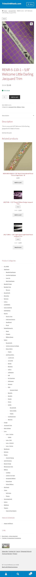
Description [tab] (5, 115)
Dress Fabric (9, 349)
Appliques (6, 269)
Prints (9, 402)
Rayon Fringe (7, 464)
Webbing (6, 505)
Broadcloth (7, 293)
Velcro (5, 502)
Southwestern (12, 416)
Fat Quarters (11, 378)
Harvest (10, 384)
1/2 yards (10, 360)
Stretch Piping (10, 458)
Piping (5, 455)
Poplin (9, 352)
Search (18, 574)
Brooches (6, 296)
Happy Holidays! (8, 523)
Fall (9, 375)
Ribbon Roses (9, 337)
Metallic (10, 393)
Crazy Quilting (8, 307)
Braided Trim (7, 287)
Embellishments (8, 328)
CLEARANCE (7, 304)
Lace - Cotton (9, 434)
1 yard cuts (11, 357)
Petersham (9, 481)
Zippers (6, 508)
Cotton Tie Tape (10, 475)
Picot (7, 325)
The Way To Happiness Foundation (11, 538)
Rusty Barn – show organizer (10, 536)
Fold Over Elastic (10, 319)
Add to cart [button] (18, 182)
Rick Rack (6, 487)
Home (5, 11)
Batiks (9, 363)
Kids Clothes (7, 428)
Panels (10, 399)
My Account (6, 574)
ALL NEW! (6, 266)
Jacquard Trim (12, 11)
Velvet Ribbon (9, 484)
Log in (18, 551)
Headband (9, 322)
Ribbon (19, 107)
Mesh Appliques (10, 281)
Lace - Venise (9, 446)
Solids (9, 405)
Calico (5, 302)
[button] (31, 23)
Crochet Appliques (11, 275)
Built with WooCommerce (9, 567)
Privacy (15, 554)
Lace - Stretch (10, 443)
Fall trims (8, 493)
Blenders (10, 366)
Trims (23, 107)
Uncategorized (8, 499)
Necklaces (6, 449)
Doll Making (7, 310)
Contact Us (12, 551)
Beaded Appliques (11, 272)
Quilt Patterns (8, 461)
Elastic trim (9, 316)
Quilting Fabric (10, 355)
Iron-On (8, 278)
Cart (27, 572)
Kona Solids (13, 410)
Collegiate (11, 372)
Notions (6, 452)
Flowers (8, 334)
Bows (7, 331)
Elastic (6, 313)
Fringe (5, 422)
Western (10, 419)
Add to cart (14, 97)
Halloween (11, 381)
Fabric (5, 340)
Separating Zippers (11, 511)
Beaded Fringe (8, 284)
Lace (5, 431)
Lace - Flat (9, 440)
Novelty (10, 396)
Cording (8, 472)
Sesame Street (14, 390)
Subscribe (5, 551)
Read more (18, 247)
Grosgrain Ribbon (10, 478)
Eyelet (9, 437)
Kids (9, 387)
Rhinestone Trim (8, 466)
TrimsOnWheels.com (11, 3)
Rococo (8, 290)
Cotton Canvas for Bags (12, 346)
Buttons (6, 299)
